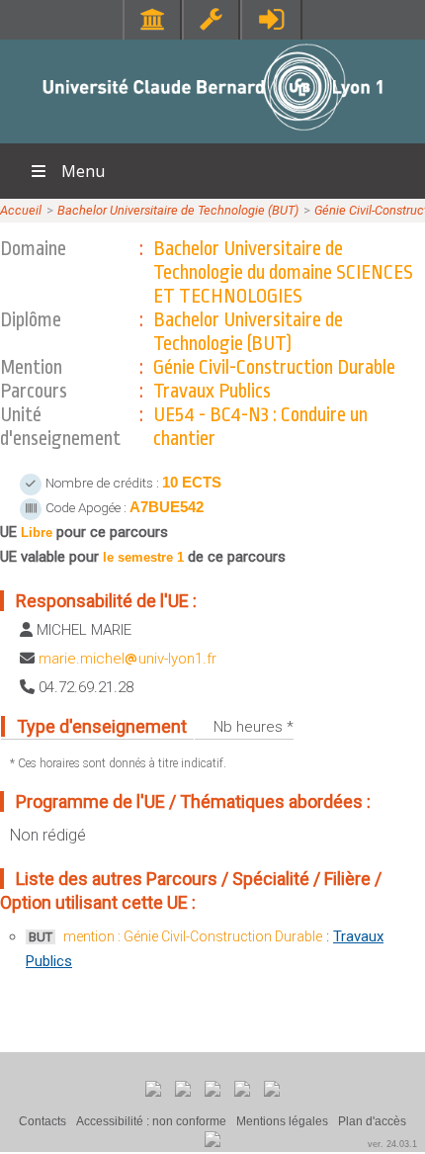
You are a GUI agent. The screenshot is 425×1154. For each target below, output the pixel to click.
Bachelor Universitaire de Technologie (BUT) (177, 210)
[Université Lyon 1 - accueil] (213, 133)
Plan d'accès (372, 1121)
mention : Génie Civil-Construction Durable (192, 936)
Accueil (21, 210)
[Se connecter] (271, 19)
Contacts (42, 1121)
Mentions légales (282, 1121)
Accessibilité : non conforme (151, 1121)
